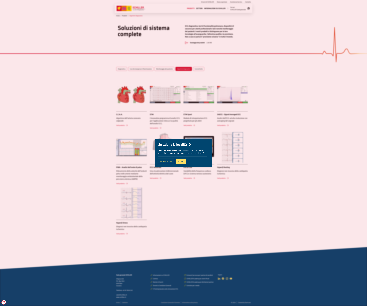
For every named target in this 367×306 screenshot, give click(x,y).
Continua (181, 161)
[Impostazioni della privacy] (3, 302)
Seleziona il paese (166, 161)
